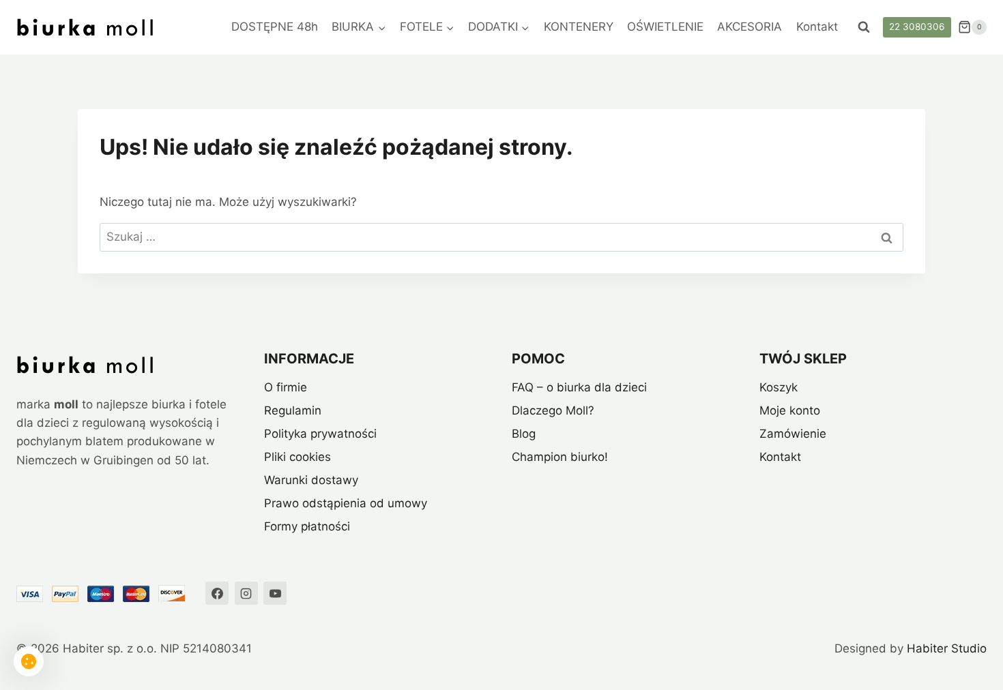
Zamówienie (792, 433)
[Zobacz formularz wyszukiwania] (864, 27)
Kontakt (817, 26)
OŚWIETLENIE (665, 26)
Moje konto (789, 410)
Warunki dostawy (311, 480)
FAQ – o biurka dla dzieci (579, 387)
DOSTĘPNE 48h (274, 26)
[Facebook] (217, 593)
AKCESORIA (749, 26)
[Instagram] (246, 593)
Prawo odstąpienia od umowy (345, 503)
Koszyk (778, 387)
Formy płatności (307, 526)
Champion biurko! (560, 457)
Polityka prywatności (320, 433)
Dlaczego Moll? (553, 410)
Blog (524, 433)
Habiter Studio (947, 648)
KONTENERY (578, 26)
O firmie (285, 387)
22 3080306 (916, 26)
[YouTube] (275, 593)
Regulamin (292, 410)
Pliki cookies (297, 457)
